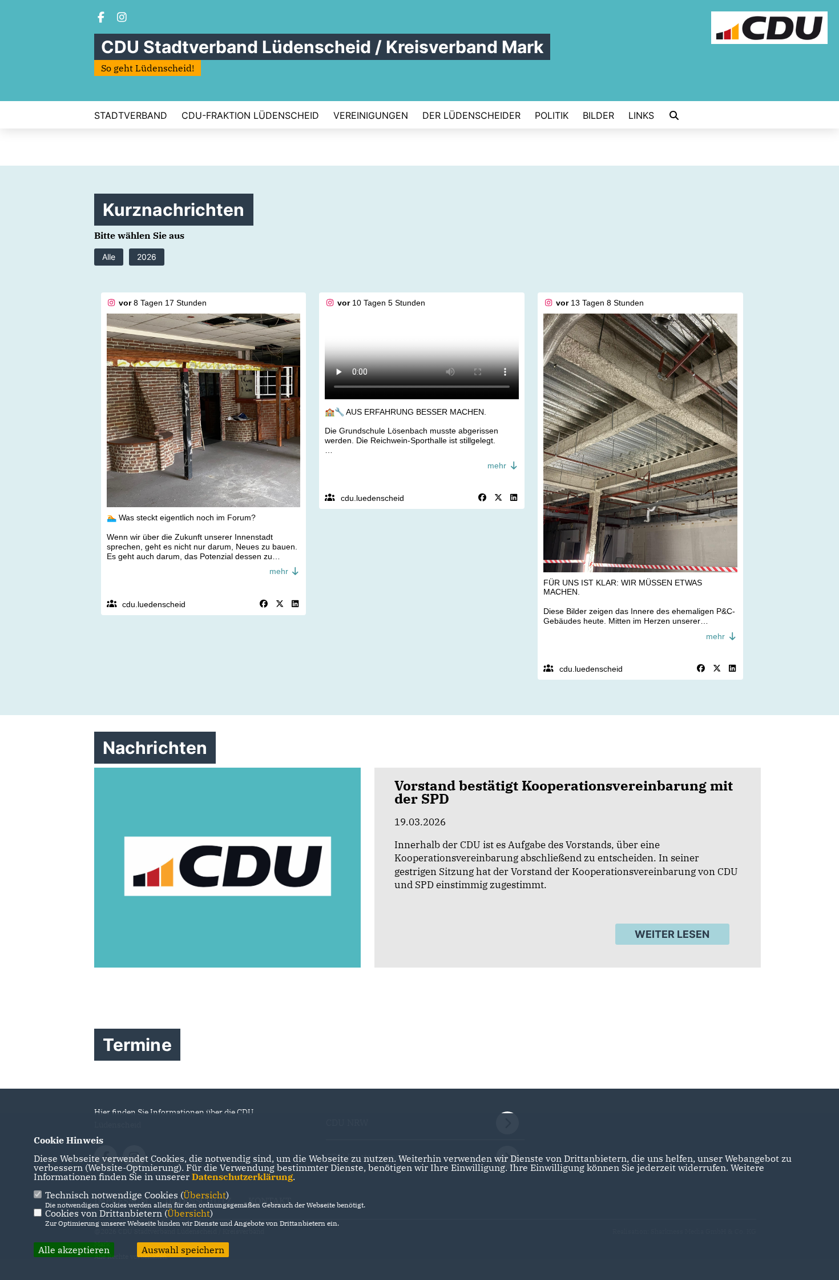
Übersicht (204, 1195)
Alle (108, 257)
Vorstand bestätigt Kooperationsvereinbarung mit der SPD (563, 792)
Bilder (598, 115)
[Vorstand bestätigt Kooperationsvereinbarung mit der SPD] (227, 868)
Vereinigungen (370, 115)
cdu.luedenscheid (153, 604)
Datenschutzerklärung (242, 1176)
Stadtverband (130, 115)
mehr (280, 571)
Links (641, 115)
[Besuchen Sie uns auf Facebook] (101, 18)
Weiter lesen (672, 934)
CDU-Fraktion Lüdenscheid (250, 115)
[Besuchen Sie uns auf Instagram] (122, 18)
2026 (146, 257)
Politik (551, 115)
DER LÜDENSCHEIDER (471, 115)
